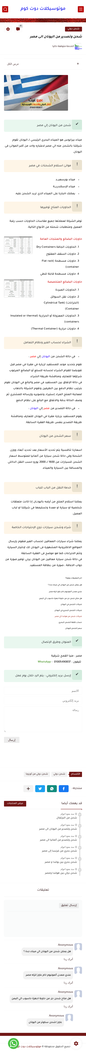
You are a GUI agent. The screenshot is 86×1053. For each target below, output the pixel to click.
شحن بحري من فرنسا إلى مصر (59, 851)
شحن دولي (73, 29)
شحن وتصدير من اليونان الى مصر (58, 829)
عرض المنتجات (15, 803)
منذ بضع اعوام (67, 813)
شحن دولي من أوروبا (37, 774)
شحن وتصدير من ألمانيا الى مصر (58, 840)
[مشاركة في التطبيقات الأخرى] (28, 788)
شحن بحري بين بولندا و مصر (61, 862)
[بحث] (5, 9)
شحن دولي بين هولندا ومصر (61, 873)
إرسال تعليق (69, 905)
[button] (64, 788)
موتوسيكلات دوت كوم (43, 9)
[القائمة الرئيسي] (81, 9)
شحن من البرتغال (66, 818)
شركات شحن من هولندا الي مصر (68, 617)
